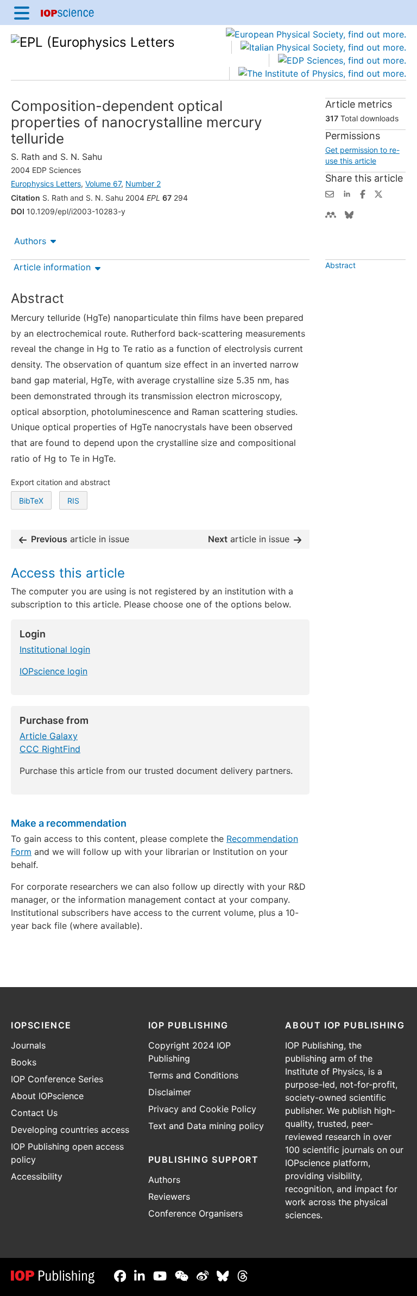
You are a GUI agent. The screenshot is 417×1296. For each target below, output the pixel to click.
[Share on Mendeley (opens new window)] (330, 213)
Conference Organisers (195, 1213)
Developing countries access (70, 1129)
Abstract (340, 265)
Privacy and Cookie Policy (202, 1108)
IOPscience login (53, 671)
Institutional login (55, 649)
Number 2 (143, 183)
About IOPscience (47, 1095)
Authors (30, 240)
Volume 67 (103, 183)
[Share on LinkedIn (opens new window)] (347, 193)
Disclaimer (169, 1092)
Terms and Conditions (193, 1075)
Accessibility (36, 1176)
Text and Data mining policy (206, 1125)
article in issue (80, 539)
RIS (73, 500)
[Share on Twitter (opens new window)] (378, 193)
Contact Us (34, 1112)
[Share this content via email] (329, 193)
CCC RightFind (50, 748)
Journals (28, 1045)
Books (23, 1062)
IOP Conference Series (57, 1079)
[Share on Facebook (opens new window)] (362, 193)
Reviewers (169, 1196)
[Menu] (22, 12)
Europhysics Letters (46, 183)
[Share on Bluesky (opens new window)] (349, 213)
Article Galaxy (49, 735)
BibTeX (31, 500)
